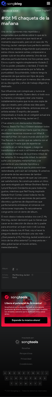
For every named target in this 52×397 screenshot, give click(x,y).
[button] (48, 3)
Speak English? (42, 10)
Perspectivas (26, 353)
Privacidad (26, 359)
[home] (11, 3)
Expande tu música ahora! (26, 320)
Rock (15, 277)
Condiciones (26, 364)
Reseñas (26, 348)
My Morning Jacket (21, 275)
